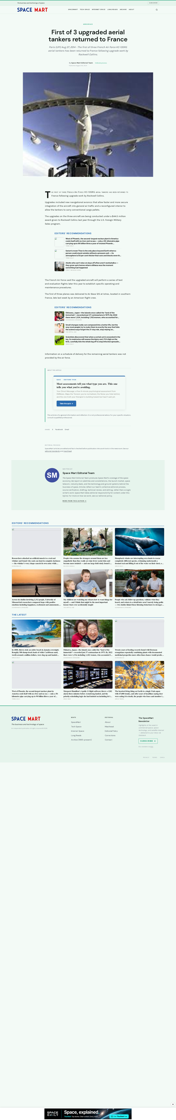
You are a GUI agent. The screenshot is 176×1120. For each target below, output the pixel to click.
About (131, 9)
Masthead (109, 726)
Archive (123, 9)
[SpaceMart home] (32, 9)
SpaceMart (73, 9)
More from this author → (74, 501)
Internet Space (98, 9)
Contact (108, 740)
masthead (68, 451)
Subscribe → (148, 741)
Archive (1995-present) (81, 740)
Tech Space (85, 9)
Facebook (59, 429)
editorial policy (105, 496)
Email (67, 429)
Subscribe (153, 3)
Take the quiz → (66, 403)
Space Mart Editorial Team (82, 63)
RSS (151, 747)
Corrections (110, 735)
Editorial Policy (111, 731)
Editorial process (101, 63)
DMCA (162, 757)
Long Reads (113, 9)
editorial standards (52, 451)
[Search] (157, 10)
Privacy (146, 757)
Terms (154, 757)
